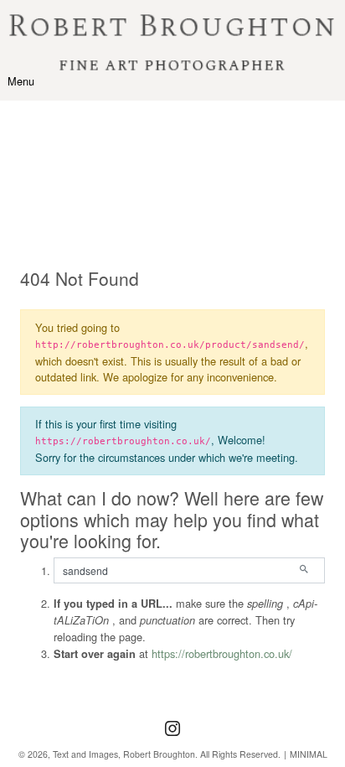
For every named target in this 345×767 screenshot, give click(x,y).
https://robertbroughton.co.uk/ (222, 653)
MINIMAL (308, 754)
